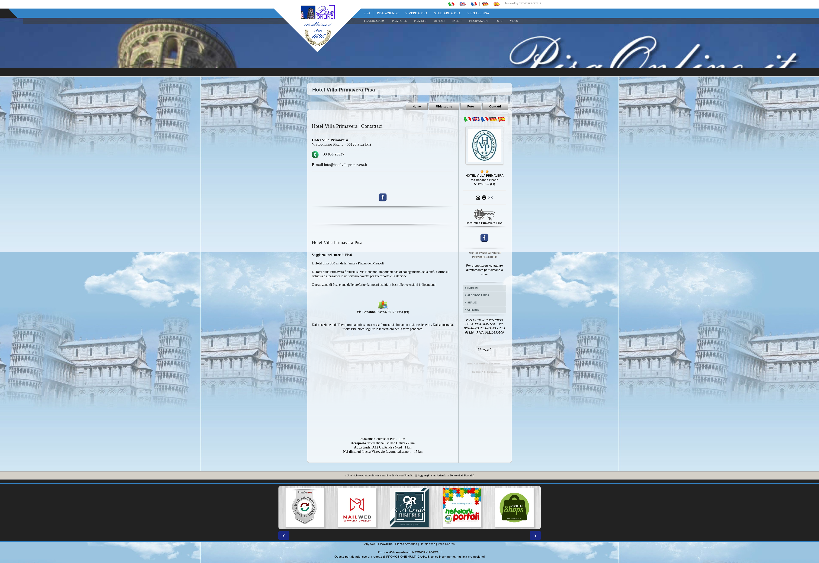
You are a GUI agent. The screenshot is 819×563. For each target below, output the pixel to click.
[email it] (467, 119)
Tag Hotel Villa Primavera (484, 372)
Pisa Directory (374, 20)
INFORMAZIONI (478, 20)
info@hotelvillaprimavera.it (339, 165)
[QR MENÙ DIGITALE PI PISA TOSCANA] (304, 507)
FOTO (499, 20)
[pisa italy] (462, 4)
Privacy (484, 349)
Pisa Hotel (399, 20)
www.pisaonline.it (368, 475)
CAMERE (473, 288)
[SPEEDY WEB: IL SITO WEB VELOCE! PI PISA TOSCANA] (514, 507)
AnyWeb (370, 544)
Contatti (495, 106)
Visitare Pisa (478, 13)
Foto (470, 106)
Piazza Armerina (406, 544)
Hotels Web (427, 544)
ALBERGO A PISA (478, 295)
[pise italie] (473, 4)
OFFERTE (439, 20)
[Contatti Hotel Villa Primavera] (484, 197)
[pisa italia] (451, 4)
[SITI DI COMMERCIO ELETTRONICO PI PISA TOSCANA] (409, 507)
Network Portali (530, 3)
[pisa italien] (485, 4)
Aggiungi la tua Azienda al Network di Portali (445, 475)
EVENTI (457, 20)
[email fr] (484, 119)
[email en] (476, 119)
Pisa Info (420, 20)
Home (416, 106)
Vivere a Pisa (416, 13)
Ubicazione (444, 106)
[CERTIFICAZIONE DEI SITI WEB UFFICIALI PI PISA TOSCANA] (462, 507)
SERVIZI (472, 302)
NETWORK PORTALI (426, 552)
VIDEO (514, 20)
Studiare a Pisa (447, 13)
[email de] (493, 119)
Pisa (367, 13)
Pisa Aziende (388, 13)
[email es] (501, 119)
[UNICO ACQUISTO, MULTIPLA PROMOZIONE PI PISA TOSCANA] (357, 507)
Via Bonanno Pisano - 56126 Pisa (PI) (341, 144)
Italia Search (446, 544)
